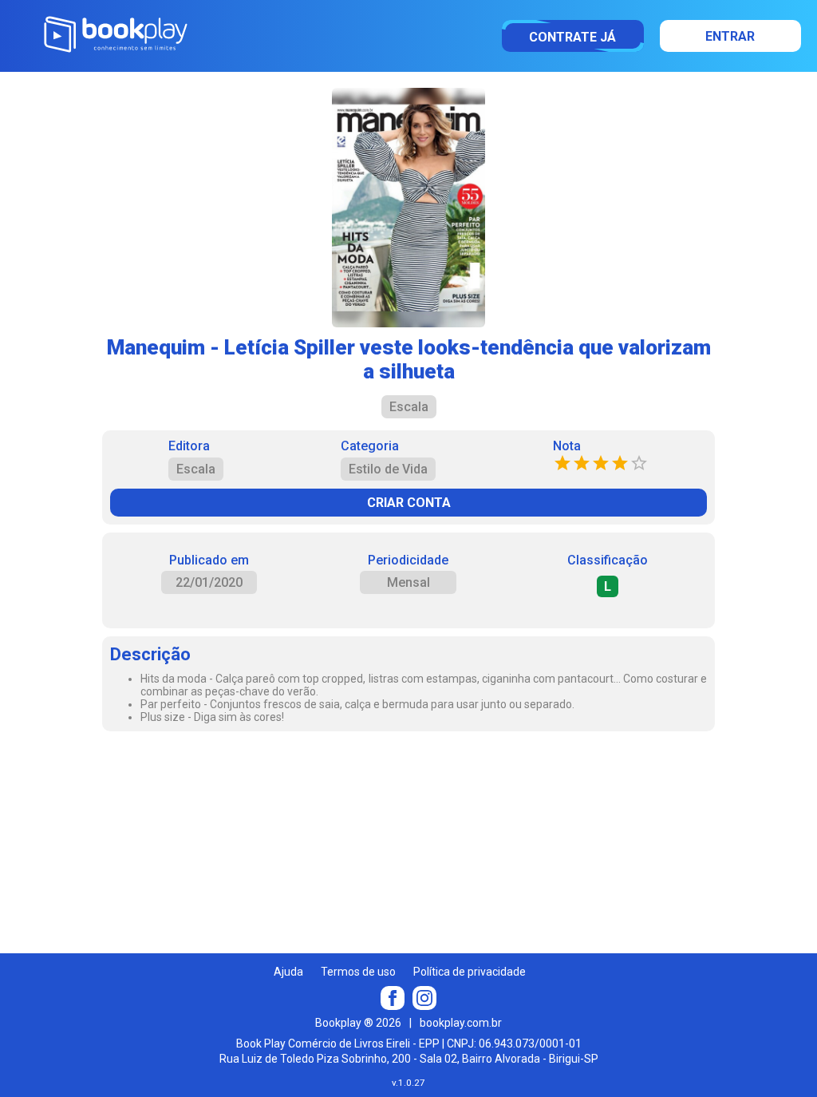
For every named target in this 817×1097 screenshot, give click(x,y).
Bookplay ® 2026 (358, 1022)
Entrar (730, 36)
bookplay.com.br (461, 1022)
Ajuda (288, 971)
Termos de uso (358, 971)
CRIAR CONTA (409, 502)
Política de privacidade (469, 971)
